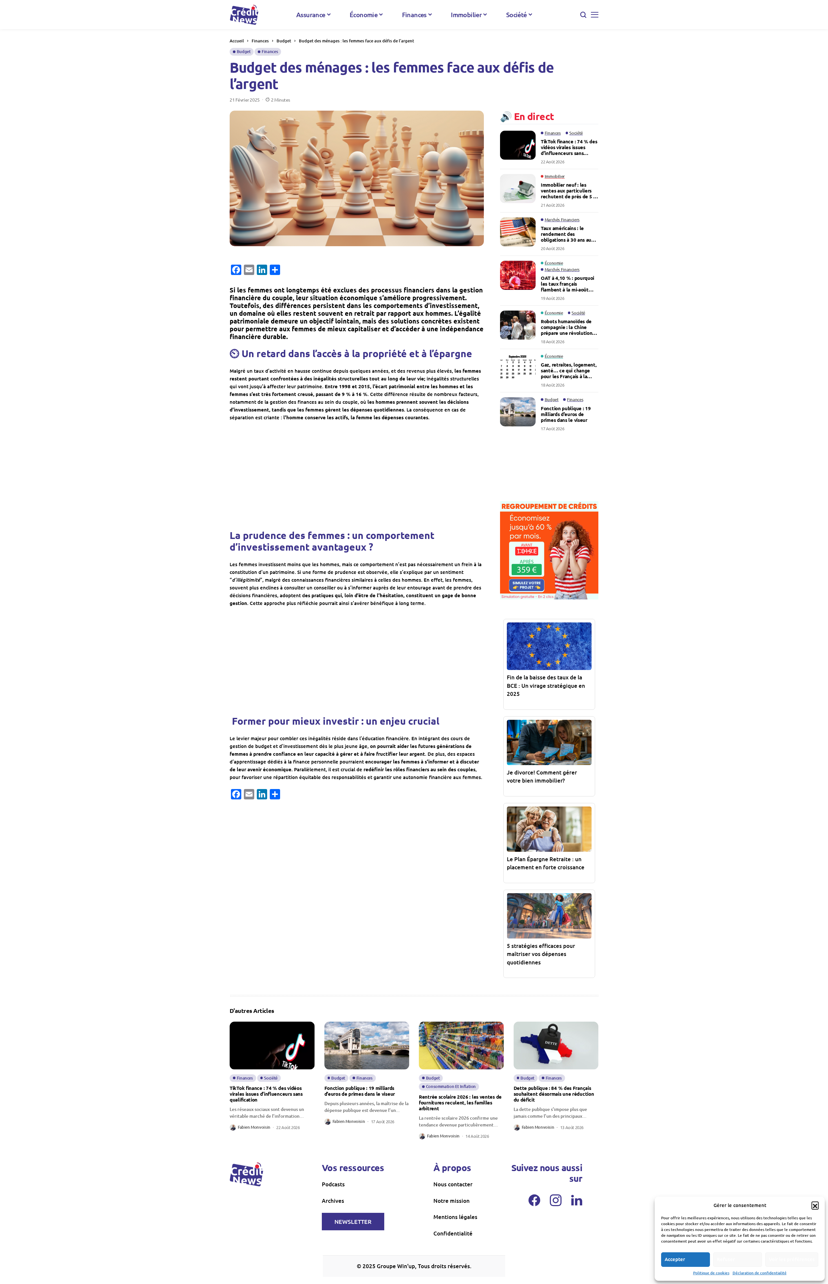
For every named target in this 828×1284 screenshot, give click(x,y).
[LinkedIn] (576, 1200)
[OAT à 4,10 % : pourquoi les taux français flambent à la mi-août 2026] (518, 275)
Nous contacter (453, 1184)
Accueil (237, 41)
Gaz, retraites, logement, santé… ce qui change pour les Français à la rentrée (569, 370)
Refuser (726, 1259)
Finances (260, 41)
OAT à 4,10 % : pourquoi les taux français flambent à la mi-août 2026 (567, 283)
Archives (333, 1200)
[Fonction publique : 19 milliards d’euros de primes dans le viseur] (518, 411)
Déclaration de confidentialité (760, 1273)
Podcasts (333, 1184)
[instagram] (555, 1200)
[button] (815, 1205)
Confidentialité (453, 1233)
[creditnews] (244, 15)
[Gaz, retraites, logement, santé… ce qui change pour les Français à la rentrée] (518, 368)
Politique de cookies (711, 1273)
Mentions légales (455, 1217)
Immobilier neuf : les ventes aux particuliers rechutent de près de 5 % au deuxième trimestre (569, 190)
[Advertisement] (357, 474)
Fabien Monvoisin (254, 1127)
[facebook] (534, 1200)
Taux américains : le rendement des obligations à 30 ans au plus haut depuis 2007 (566, 234)
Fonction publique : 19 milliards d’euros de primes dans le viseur (566, 414)
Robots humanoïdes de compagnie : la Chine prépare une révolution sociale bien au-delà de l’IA (566, 327)
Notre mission (451, 1200)
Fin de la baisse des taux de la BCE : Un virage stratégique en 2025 (546, 685)
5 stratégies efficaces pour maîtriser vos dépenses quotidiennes (541, 954)
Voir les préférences (792, 1259)
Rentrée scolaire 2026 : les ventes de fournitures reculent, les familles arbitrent (460, 1102)
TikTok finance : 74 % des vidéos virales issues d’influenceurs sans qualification (569, 147)
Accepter (675, 1259)
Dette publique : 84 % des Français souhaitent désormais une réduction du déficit (554, 1094)
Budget (284, 41)
